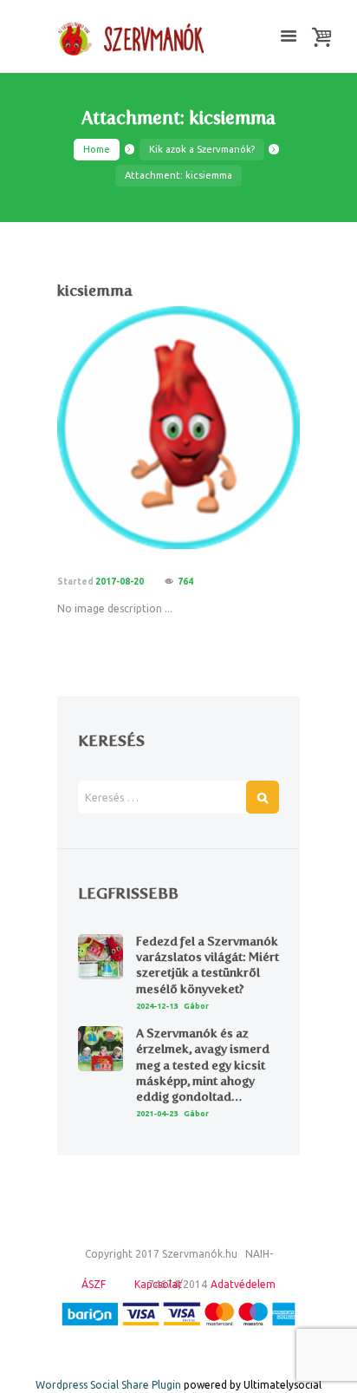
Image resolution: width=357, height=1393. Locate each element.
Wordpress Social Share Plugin (110, 1384)
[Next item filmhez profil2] (239, 427)
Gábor (196, 1006)
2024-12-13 (157, 1006)
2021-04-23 (157, 1113)
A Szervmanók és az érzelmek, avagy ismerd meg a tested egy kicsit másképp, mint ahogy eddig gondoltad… (202, 1065)
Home (96, 149)
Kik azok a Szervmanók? (202, 149)
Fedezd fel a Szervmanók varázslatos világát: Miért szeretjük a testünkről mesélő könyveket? (207, 965)
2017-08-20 (119, 581)
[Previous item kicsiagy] (117, 427)
